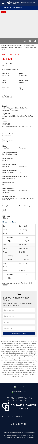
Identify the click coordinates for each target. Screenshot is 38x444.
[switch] (25, 41)
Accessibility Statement (16, 398)
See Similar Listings (10, 69)
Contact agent (7, 41)
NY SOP (27, 400)
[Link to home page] (13, 3)
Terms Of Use (11, 397)
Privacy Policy (24, 397)
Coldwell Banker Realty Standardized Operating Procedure (19, 432)
